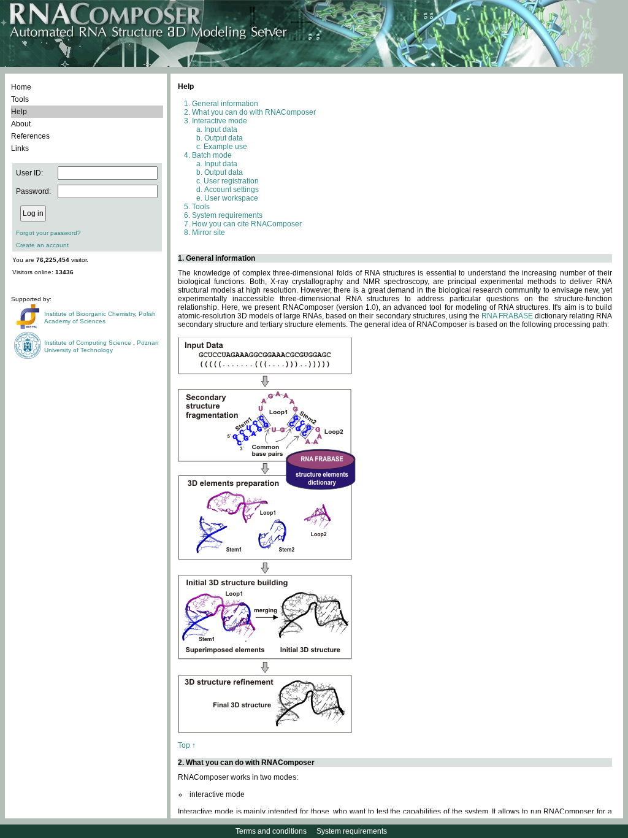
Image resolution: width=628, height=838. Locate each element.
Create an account (42, 245)
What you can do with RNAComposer (254, 112)
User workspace (231, 198)
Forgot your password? (48, 232)
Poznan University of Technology (101, 346)
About (21, 124)
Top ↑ (187, 745)
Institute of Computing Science (88, 342)
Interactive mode (219, 121)
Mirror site (208, 232)
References (30, 136)
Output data (223, 138)
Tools (20, 99)
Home (21, 87)
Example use (225, 146)
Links (20, 148)
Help (19, 111)
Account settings (231, 189)
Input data (220, 129)
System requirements (227, 215)
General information (225, 103)
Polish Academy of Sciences (100, 317)
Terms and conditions (271, 831)
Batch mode (212, 155)
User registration (231, 181)
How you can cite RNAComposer (247, 224)
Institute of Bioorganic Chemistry (89, 313)
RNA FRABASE (507, 316)
